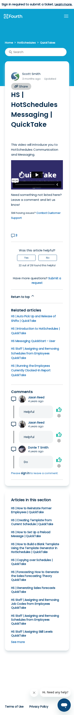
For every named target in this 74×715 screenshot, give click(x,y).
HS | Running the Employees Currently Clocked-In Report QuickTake (31, 370)
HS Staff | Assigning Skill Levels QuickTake (32, 634)
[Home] (13, 16)
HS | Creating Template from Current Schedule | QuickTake (32, 522)
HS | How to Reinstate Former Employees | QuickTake (31, 510)
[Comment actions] (58, 415)
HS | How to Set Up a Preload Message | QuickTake (30, 534)
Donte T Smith (38, 448)
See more (18, 642)
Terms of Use (14, 706)
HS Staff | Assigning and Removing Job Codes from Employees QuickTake (35, 604)
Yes (26, 257)
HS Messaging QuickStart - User (33, 341)
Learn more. (63, 4)
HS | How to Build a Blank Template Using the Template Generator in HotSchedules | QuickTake (35, 548)
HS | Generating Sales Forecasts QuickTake (33, 590)
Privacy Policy (38, 706)
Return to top (21, 297)
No (47, 257)
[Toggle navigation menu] (66, 16)
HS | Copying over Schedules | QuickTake (32, 562)
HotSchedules (26, 43)
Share (23, 86)
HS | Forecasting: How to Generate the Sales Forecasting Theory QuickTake (35, 576)
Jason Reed (36, 397)
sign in (25, 473)
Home (9, 43)
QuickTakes (48, 43)
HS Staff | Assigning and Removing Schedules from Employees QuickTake (35, 353)
